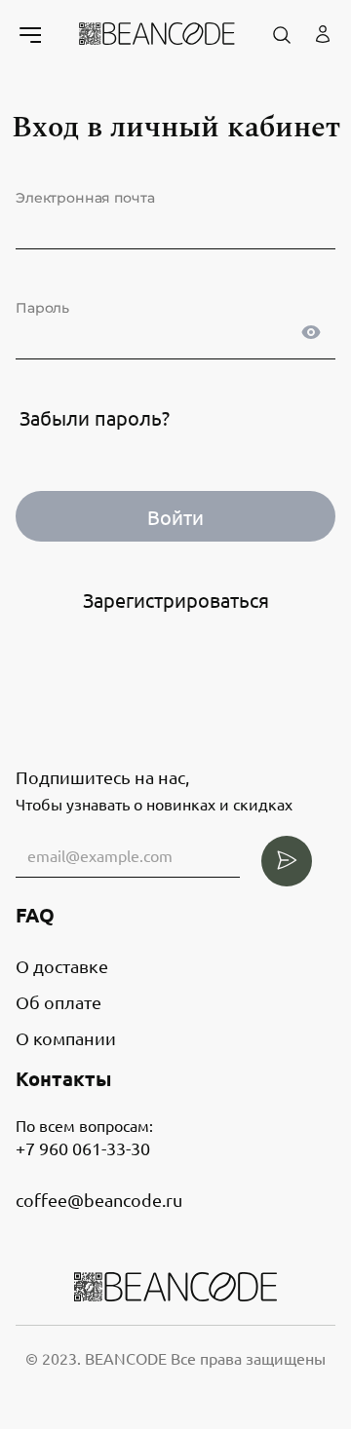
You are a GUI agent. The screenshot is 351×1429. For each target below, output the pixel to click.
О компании (66, 1038)
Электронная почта (85, 198)
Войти (175, 517)
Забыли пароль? (95, 417)
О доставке (62, 966)
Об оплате (58, 1002)
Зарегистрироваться (176, 599)
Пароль (42, 308)
